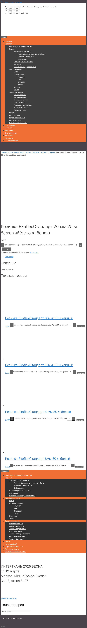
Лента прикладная (16, 92)
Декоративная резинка (22, 51)
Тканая (16, 90)
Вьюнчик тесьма (20, 95)
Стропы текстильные (17, 118)
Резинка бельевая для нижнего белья (31, 54)
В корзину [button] (81, 326)
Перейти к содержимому (11, 2)
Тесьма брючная (20, 110)
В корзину (6, 249)
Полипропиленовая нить (18, 123)
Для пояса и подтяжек (26, 56)
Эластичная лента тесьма (20, 152)
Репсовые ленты (15, 120)
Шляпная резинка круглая (23, 62)
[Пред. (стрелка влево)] (2, 626)
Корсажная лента (20, 97)
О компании (10, 125)
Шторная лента (19, 102)
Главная (8, 41)
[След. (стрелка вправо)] (4, 626)
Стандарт (21, 82)
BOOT (16, 72)
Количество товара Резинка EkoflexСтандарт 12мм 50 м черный (40, 372)
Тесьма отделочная (21, 100)
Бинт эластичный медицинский (20, 46)
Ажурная (21, 77)
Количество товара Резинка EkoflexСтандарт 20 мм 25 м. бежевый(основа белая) (39, 245)
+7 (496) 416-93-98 (12, 13)
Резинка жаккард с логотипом (25, 67)
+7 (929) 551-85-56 (12, 9)
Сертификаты (11, 133)
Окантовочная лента (21, 107)
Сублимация (22, 59)
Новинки (8, 128)
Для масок (17, 64)
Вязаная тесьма (19, 74)
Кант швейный (14, 115)
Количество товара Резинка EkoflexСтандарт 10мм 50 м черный (40, 325)
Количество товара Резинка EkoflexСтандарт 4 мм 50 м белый (40, 418)
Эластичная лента (15, 69)
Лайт (19, 79)
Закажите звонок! (9, 598)
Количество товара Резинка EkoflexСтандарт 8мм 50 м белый (39, 465)
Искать (4, 611)
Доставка (9, 130)
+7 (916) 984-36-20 (12, 11)
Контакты (9, 138)
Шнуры (12, 112)
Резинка (12, 49)
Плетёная (17, 87)
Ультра (20, 84)
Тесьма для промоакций (23, 105)
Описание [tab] (9, 257)
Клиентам (9, 135)
